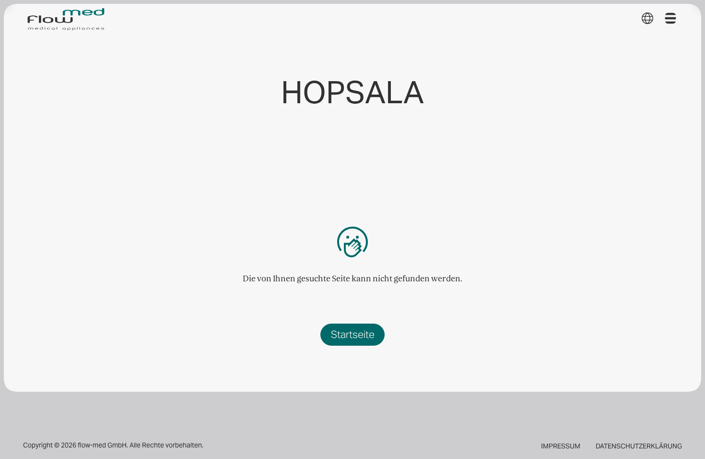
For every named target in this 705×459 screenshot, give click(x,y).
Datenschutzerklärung (639, 446)
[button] (647, 18)
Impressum (560, 446)
